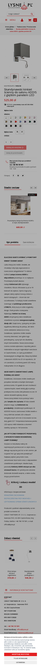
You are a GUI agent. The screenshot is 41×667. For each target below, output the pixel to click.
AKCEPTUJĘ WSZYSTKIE (20, 654)
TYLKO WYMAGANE (20, 658)
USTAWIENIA (20, 662)
